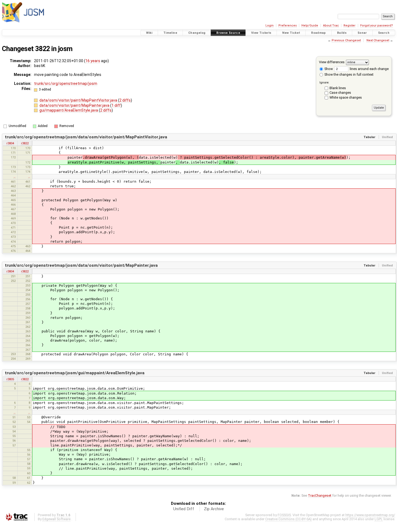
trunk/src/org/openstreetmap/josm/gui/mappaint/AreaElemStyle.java (74, 373)
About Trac (331, 25)
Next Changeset (377, 40)
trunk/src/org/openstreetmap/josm (65, 83)
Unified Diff (183, 508)
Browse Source (228, 33)
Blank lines (337, 88)
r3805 (10, 379)
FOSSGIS (284, 515)
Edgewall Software (56, 519)
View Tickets (261, 33)
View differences (332, 62)
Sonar (362, 33)
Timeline (170, 33)
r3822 (25, 143)
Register (349, 25)
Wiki (149, 33)
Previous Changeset (346, 40)
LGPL (379, 519)
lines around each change (369, 69)
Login (269, 25)
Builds (341, 33)
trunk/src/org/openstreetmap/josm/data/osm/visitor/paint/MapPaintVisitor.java (86, 137)
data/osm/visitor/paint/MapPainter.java (74, 105)
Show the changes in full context (349, 74)
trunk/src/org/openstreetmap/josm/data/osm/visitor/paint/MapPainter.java (81, 265)
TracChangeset (319, 495)
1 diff (116, 105)
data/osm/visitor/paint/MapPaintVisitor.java (78, 100)
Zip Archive (214, 508)
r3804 (10, 143)
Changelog (196, 33)
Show (328, 69)
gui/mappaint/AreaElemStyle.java (69, 110)
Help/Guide (309, 25)
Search (383, 33)
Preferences (287, 25)
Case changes (340, 93)
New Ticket (291, 33)
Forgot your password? (376, 25)
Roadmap (318, 33)
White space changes (345, 97)
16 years (92, 61)
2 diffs (125, 100)
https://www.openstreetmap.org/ (370, 515)
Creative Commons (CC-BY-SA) (288, 519)
